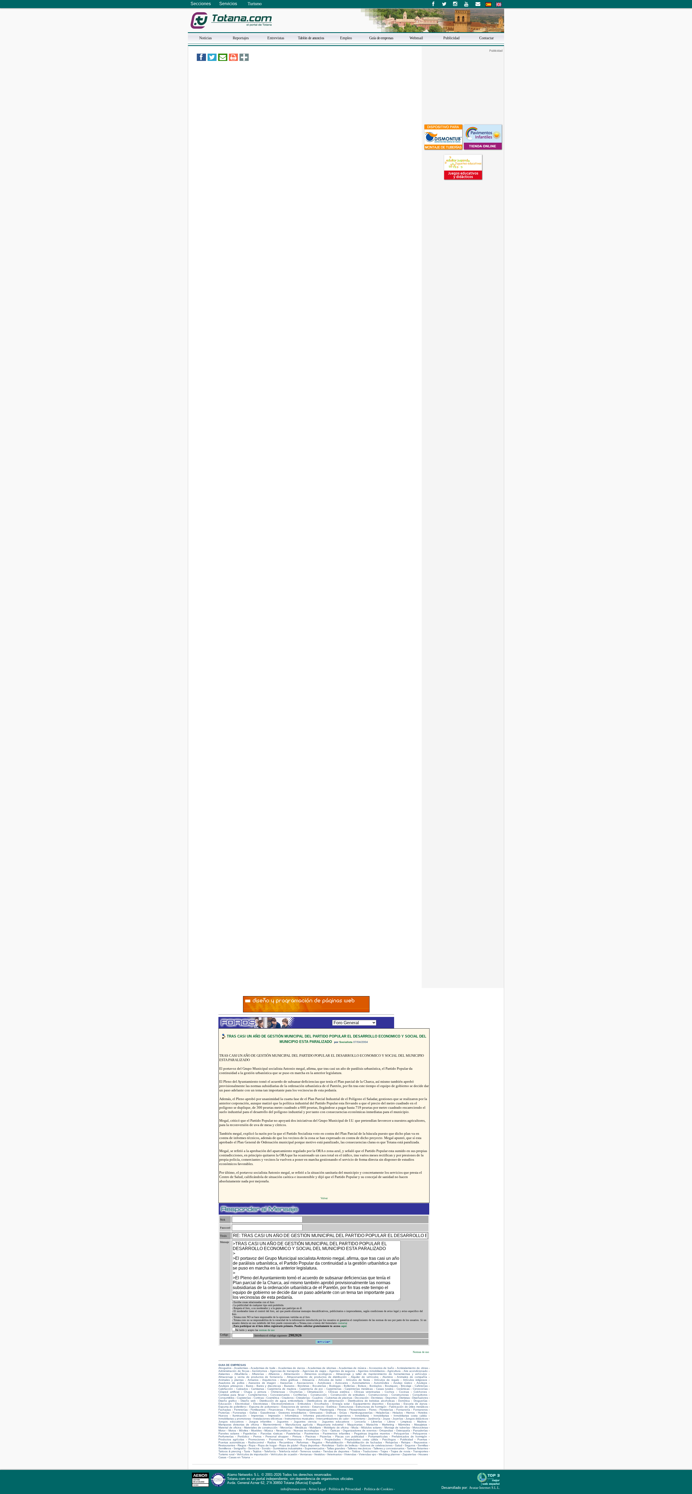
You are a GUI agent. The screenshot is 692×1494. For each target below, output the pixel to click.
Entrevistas (275, 38)
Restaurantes (226, 1445)
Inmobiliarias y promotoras (234, 1418)
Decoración (362, 1397)
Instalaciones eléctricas (267, 1418)
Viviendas (350, 1454)
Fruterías (223, 1412)
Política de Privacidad (345, 1489)
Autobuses (324, 1382)
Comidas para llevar (231, 1394)
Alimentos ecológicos (318, 1373)
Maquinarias (354, 1424)
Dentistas (377, 1397)
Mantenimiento (272, 1424)
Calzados (242, 1388)
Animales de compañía (412, 1376)
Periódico (243, 1436)
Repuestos (420, 1442)
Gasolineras (267, 1412)
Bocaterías (319, 1385)
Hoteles (422, 1412)
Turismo (255, 3)
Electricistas (260, 1403)
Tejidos (257, 1451)
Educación (225, 1403)
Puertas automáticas (231, 1442)
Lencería (360, 1421)
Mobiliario (315, 1427)
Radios (271, 1442)
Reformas (302, 1442)
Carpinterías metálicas (358, 1388)
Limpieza (406, 1421)
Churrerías (296, 1391)
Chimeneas (278, 1391)
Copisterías (244, 1397)
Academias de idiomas (322, 1367)
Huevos (223, 1415)
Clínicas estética (339, 1391)
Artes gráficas (289, 1379)
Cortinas (259, 1397)
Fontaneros (420, 1409)
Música (268, 1430)
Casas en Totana (239, 1457)
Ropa (252, 1445)
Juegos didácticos (416, 1418)
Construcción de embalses (348, 1394)
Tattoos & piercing (229, 1451)
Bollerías (349, 1385)
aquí (344, 1326)
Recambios (286, 1442)
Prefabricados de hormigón (409, 1436)
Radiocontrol (256, 1442)
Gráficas (331, 1412)
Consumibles (226, 1397)
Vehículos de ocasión (284, 1454)
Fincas (290, 1409)
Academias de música (352, 1367)
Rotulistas (328, 1445)
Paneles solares (228, 1433)
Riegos (242, 1445)
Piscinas (310, 1436)
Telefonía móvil (288, 1451)
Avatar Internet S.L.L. (484, 1488)
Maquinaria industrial (330, 1424)
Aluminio (387, 1376)
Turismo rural (226, 1454)
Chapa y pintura (255, 1391)
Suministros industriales (287, 1448)
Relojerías (391, 1442)
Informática (292, 1415)
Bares (249, 1385)
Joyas (386, 1418)
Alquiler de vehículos (364, 1376)
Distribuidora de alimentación (325, 1400)
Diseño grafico (227, 1400)
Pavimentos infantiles (336, 1433)
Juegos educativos (231, 1421)
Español (488, 4)
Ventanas (306, 1454)
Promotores (313, 1439)
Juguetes (282, 1421)
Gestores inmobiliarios (292, 1412)
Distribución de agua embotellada (281, 1400)
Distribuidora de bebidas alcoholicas (371, 1400)
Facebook (433, 4)
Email (477, 4)
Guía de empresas (381, 38)
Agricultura (394, 1370)
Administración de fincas (233, 1370)
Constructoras (400, 1394)
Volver (324, 1198)
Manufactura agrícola (299, 1424)
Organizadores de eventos (360, 1430)
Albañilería (241, 1373)
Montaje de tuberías (397, 1427)
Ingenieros (344, 1415)
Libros (391, 1421)
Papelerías (250, 1433)
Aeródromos (259, 1370)
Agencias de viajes (314, 1370)
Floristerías (386, 1409)
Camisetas (257, 1388)
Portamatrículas (378, 1436)
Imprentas (257, 1415)
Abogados (224, 1367)
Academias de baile (263, 1367)
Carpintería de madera (281, 1388)
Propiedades (333, 1439)
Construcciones (378, 1394)
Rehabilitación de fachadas (364, 1442)
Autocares (341, 1382)
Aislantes (224, 1373)
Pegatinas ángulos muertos (372, 1433)
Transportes (420, 1451)
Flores (373, 1409)
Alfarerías (258, 1373)
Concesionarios (280, 1394)
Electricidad (242, 1403)
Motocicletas (420, 1427)
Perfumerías (226, 1436)
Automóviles (381, 1382)
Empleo (346, 38)
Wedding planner (389, 1454)
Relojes (405, 1442)
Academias (241, 1367)
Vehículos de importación (252, 1454)
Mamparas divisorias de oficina (238, 1424)
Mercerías (286, 1427)
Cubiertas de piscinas (338, 1397)
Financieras (276, 1409)
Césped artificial (228, 1391)
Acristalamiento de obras (412, 1367)
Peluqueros (420, 1433)
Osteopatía (403, 1430)
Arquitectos (269, 1379)
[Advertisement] (462, 86)
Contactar (486, 38)
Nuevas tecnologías (306, 1430)
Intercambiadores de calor (332, 1418)
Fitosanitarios (357, 1409)
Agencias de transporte (285, 1370)
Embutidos (304, 1403)
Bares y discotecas (269, 1385)
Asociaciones (305, 1382)
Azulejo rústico (402, 1382)
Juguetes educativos (336, 1421)
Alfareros (274, 1373)
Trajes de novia (400, 1451)
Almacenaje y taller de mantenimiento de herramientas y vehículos (381, 1373)
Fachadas (224, 1409)
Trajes (384, 1451)
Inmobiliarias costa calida (410, 1415)
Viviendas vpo (367, 1454)
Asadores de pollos (231, 1382)
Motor (221, 1430)
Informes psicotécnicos (318, 1415)
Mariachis (372, 1424)
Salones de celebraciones (376, 1445)
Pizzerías (325, 1436)
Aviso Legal (317, 1489)
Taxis (247, 1451)
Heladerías (382, 1412)
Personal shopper (276, 1436)
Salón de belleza (347, 1445)
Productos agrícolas (231, 1439)
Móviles (243, 1430)
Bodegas (335, 1385)
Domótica (404, 1400)
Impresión (274, 1415)
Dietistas (404, 1397)
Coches (389, 1391)
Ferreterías (241, 1409)
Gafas (253, 1412)
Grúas (343, 1412)
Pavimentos (311, 1433)
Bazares (289, 1385)
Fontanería (403, 1409)
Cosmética (272, 1397)
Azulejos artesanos (230, 1385)
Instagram (455, 4)
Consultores (419, 1394)
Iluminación (239, 1415)
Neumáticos (283, 1430)
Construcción (319, 1394)
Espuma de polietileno (232, 1406)
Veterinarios (334, 1454)
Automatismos (361, 1382)
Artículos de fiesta (358, 1379)
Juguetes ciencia (305, 1421)
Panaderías (420, 1430)
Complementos (257, 1394)
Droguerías (420, 1400)
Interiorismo (358, 1418)
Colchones (420, 1391)
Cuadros (317, 1397)
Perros (257, 1436)
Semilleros (224, 1448)
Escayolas (393, 1403)
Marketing (388, 1424)
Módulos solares (371, 1427)
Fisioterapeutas (307, 1409)
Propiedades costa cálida (361, 1439)
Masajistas (420, 1424)
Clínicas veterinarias (367, 1391)
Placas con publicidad (349, 1436)
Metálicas (301, 1427)
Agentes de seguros (342, 1370)
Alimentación (292, 1373)
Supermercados (314, 1448)
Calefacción (225, 1388)
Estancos (318, 1406)
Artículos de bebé (330, 1379)
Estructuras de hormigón (371, 1406)
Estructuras (346, 1406)
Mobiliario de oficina (336, 1427)
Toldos (356, 1451)
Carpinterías (333, 1388)
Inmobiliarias (381, 1415)
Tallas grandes (336, 1448)
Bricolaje (406, 1385)
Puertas (422, 1439)
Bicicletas (303, 1385)
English (499, 4)
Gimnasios (316, 1412)
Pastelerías (293, 1433)
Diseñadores (420, 1397)
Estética (332, 1406)
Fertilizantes (258, 1409)
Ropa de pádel (288, 1445)
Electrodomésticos (282, 1403)
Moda (354, 1427)
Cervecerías (420, 1388)
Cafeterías (421, 1385)
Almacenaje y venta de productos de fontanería (250, 1376)
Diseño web (248, 1400)
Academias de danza (291, 1367)
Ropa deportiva (310, 1445)
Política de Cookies (378, 1489)
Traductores (370, 1451)
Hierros (410, 1412)
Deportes (391, 1397)
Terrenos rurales (310, 1451)
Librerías (376, 1421)
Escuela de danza (415, 1403)
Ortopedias (386, 1430)
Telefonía (270, 1451)
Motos (232, 1430)
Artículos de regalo (386, 1379)
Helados (397, 1412)
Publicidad (451, 38)
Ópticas (335, 1430)
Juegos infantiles (260, 1421)
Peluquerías (401, 1433)
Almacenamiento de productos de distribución (317, 1376)
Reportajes (241, 38)
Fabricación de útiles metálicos (408, 1406)
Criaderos (288, 1397)
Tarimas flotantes (417, 1448)
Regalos (317, 1442)
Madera (422, 1421)
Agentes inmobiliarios (371, 1370)
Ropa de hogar (267, 1445)
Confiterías (300, 1394)
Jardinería (374, 1418)
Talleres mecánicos (359, 1448)
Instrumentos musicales (299, 1418)
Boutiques (391, 1385)
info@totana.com (293, 1489)
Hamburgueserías (361, 1412)
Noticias (205, 38)
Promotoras (276, 1439)
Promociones (256, 1439)
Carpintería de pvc (311, 1388)
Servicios (253, 1448)
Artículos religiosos (415, 1379)
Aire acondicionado (416, 1370)
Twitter (444, 4)
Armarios (253, 1379)
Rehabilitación (334, 1442)
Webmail (416, 38)
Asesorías (286, 1382)
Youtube (466, 4)
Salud (398, 1445)
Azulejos (422, 1382)
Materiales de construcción (261, 1427)
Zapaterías (409, 1454)
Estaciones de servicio (295, 1406)
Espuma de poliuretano (264, 1406)
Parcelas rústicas (271, 1433)
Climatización (315, 1391)
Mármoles (404, 1424)
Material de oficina (229, 1427)
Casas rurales (384, 1388)
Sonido (266, 1448)
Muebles (256, 1430)
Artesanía (308, 1379)
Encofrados (321, 1403)
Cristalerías (303, 1397)
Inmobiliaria (362, 1415)
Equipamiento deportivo (368, 1403)
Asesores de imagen (262, 1382)
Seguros (410, 1445)
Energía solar (341, 1403)
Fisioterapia (327, 1409)
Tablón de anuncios (311, 38)
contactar (342, 1323)
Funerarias (239, 1412)
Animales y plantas (231, 1379)
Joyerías (397, 1418)
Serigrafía (240, 1448)
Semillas (423, 1445)
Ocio (324, 1430)
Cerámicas (403, 1388)
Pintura (296, 1436)
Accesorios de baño (381, 1367)
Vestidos (319, 1454)
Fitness (341, 1409)
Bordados (376, 1385)
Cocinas (404, 1391)
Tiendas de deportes (336, 1451)
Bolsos (362, 1385)
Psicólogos (389, 1439)
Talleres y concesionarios (388, 1448)
